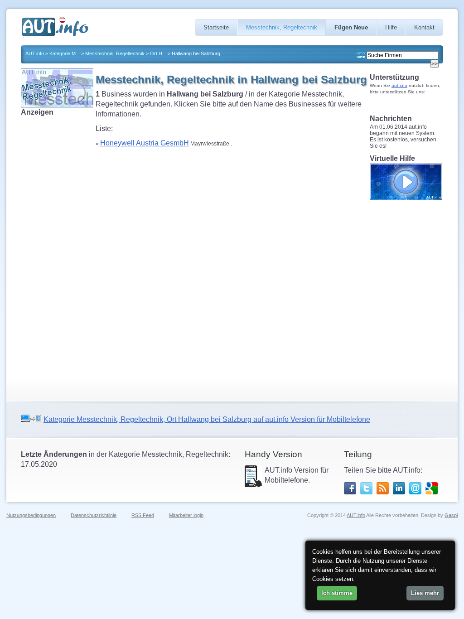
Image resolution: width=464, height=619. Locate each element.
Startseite (216, 27)
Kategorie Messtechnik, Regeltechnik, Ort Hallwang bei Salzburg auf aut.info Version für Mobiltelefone (207, 419)
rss (383, 488)
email (415, 488)
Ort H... (158, 53)
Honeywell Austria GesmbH (144, 143)
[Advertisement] (57, 253)
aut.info (399, 85)
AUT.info (34, 53)
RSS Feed (142, 515)
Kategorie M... (64, 53)
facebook (350, 488)
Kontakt (424, 27)
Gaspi (451, 515)
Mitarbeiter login (186, 515)
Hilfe (391, 27)
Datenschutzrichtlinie (93, 515)
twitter (366, 488)
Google (431, 488)
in (399, 488)
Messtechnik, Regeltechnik (281, 27)
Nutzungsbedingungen (31, 515)
